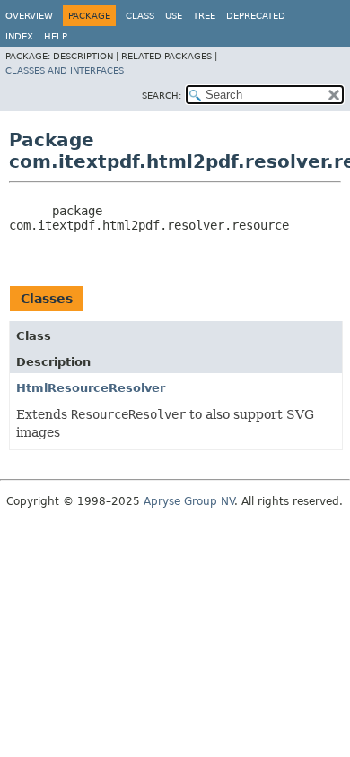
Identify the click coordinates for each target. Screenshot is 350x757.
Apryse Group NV (189, 501)
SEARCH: (161, 95)
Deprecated (255, 16)
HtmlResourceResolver (90, 388)
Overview (29, 16)
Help (55, 36)
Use (173, 16)
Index (19, 36)
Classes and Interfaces (64, 70)
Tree (204, 16)
